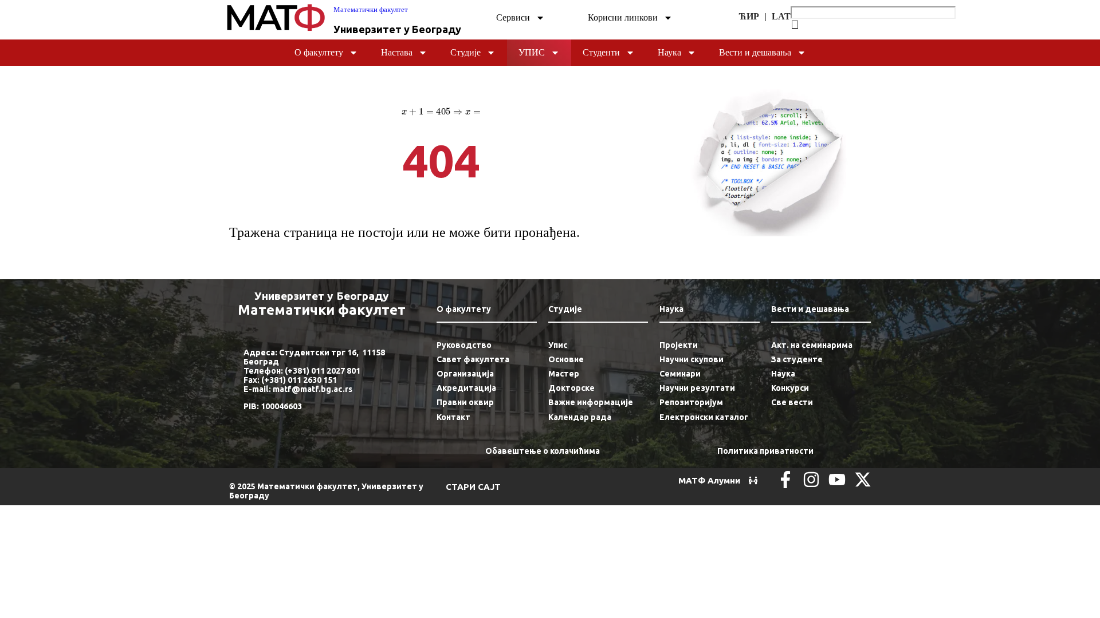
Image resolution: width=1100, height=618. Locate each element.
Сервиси (513, 17)
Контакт (453, 417)
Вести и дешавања (755, 52)
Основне (566, 359)
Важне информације (590, 402)
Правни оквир (465, 402)
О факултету (318, 52)
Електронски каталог (703, 417)
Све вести (792, 402)
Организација (465, 373)
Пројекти (678, 345)
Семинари (680, 373)
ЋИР (749, 16)
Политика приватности (765, 450)
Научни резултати (697, 388)
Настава (396, 52)
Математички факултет (370, 9)
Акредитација (466, 388)
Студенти (601, 52)
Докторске (571, 388)
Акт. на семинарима (811, 345)
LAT (781, 16)
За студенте (797, 359)
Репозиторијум (691, 402)
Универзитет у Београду (397, 29)
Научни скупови (691, 359)
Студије (465, 52)
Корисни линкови (623, 17)
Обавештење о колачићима (542, 450)
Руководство (464, 345)
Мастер (563, 373)
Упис (531, 52)
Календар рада (579, 417)
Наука (669, 52)
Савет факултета (473, 359)
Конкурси (790, 388)
